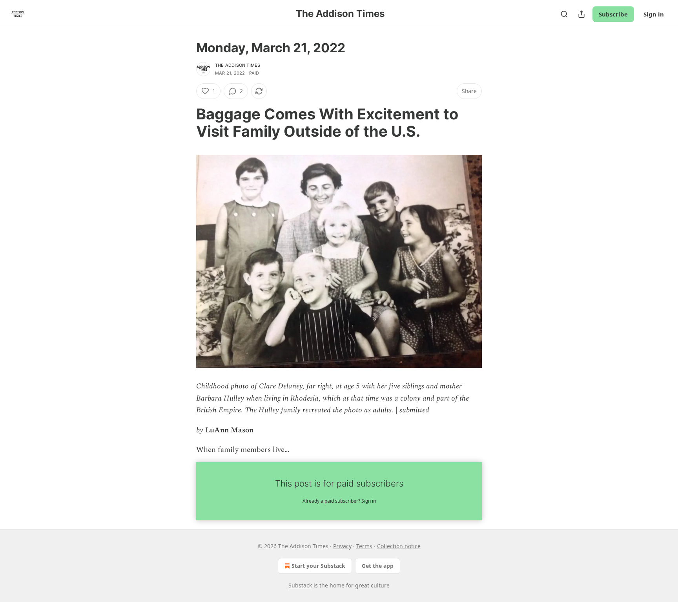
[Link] (185, 122)
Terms (364, 546)
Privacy (342, 546)
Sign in (653, 14)
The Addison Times (237, 65)
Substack (300, 585)
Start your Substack (318, 565)
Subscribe (613, 14)
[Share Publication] (581, 14)
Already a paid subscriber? (339, 501)
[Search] (564, 14)
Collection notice (399, 546)
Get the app (378, 565)
